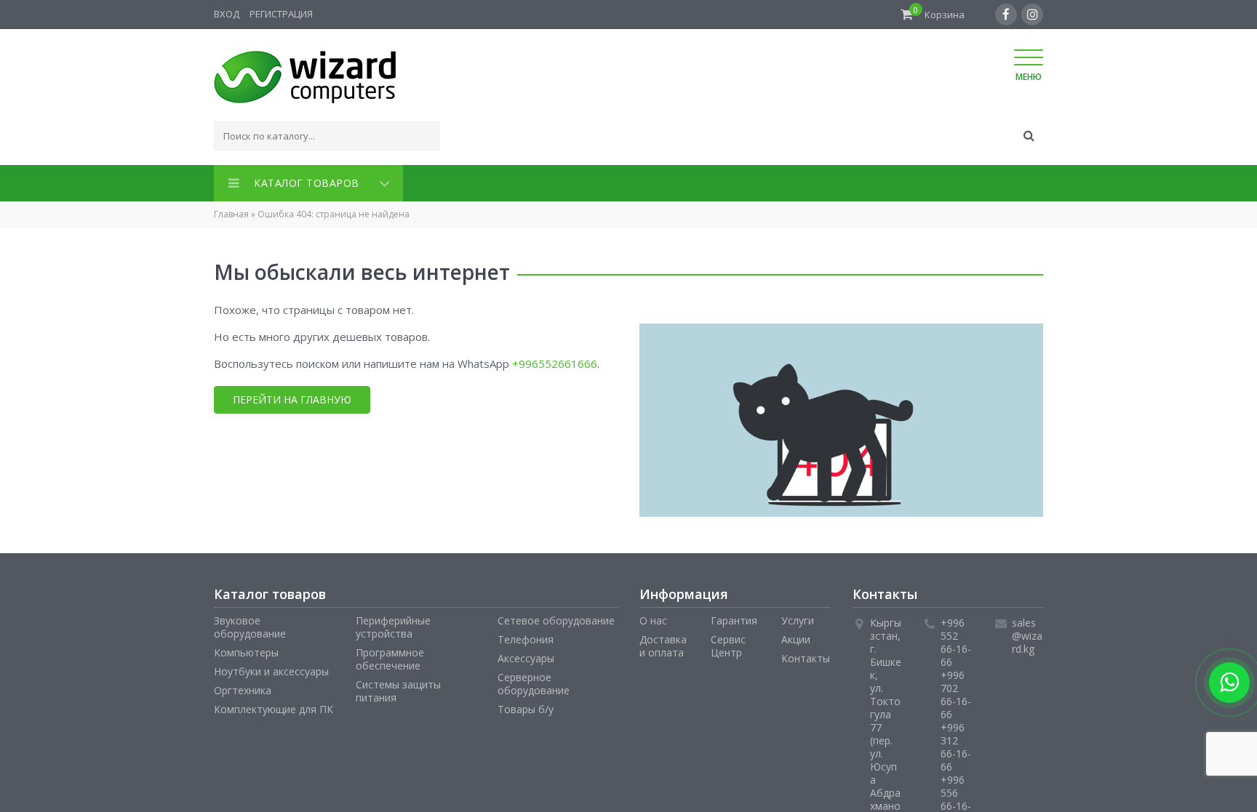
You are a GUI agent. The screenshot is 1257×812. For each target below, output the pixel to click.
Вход (226, 13)
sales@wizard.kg (1027, 633)
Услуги (797, 617)
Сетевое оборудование (556, 617)
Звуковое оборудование (250, 624)
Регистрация (281, 13)
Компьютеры (246, 649)
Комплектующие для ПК (273, 706)
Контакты (805, 655)
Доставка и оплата (663, 643)
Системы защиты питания (398, 688)
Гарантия (734, 617)
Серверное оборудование (534, 680)
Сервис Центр (728, 643)
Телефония (526, 636)
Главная (231, 211)
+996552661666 (554, 360)
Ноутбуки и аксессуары (271, 668)
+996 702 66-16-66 (956, 691)
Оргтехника (242, 687)
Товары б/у (526, 706)
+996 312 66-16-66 (956, 744)
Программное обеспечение (390, 656)
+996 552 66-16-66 (956, 639)
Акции (795, 636)
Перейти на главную (292, 396)
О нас (653, 617)
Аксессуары (526, 655)
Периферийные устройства (393, 624)
